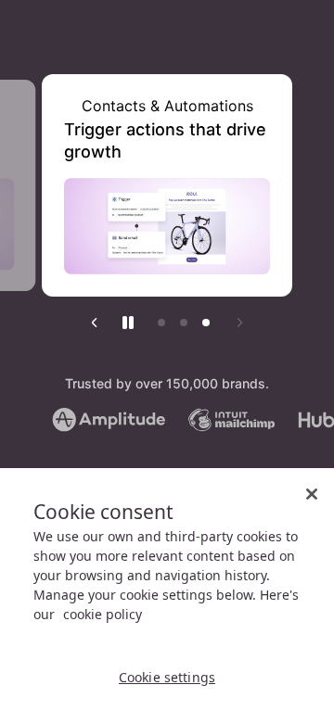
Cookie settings (167, 677)
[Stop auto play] (128, 322)
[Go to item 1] (161, 322)
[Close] (311, 494)
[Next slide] (239, 322)
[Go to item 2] (184, 322)
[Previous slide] (95, 322)
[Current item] (206, 322)
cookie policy (102, 614)
